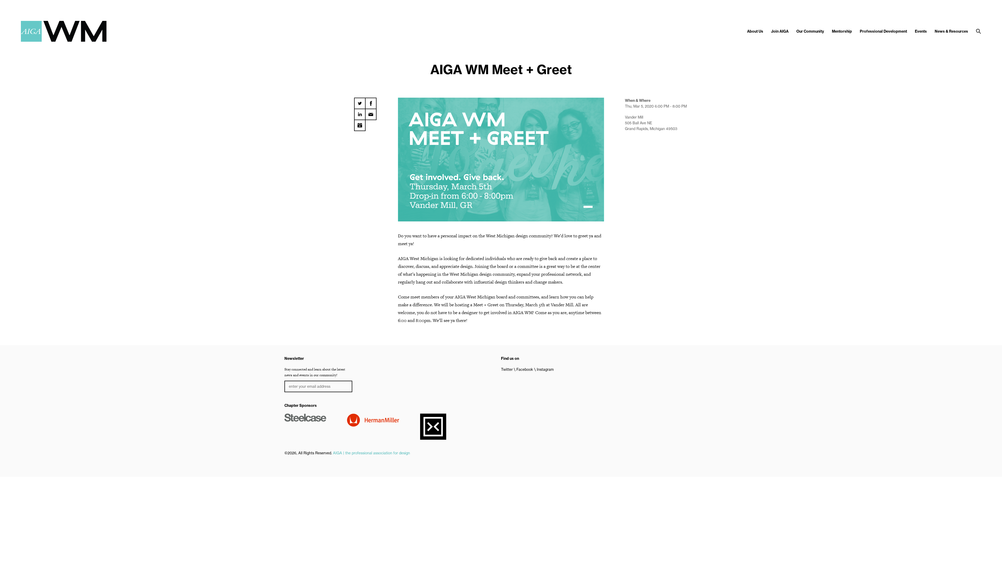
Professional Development (883, 31)
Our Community (810, 31)
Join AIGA (780, 31)
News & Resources (951, 31)
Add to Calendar (360, 123)
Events (921, 31)
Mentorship (842, 31)
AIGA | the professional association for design (371, 453)
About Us (755, 31)
